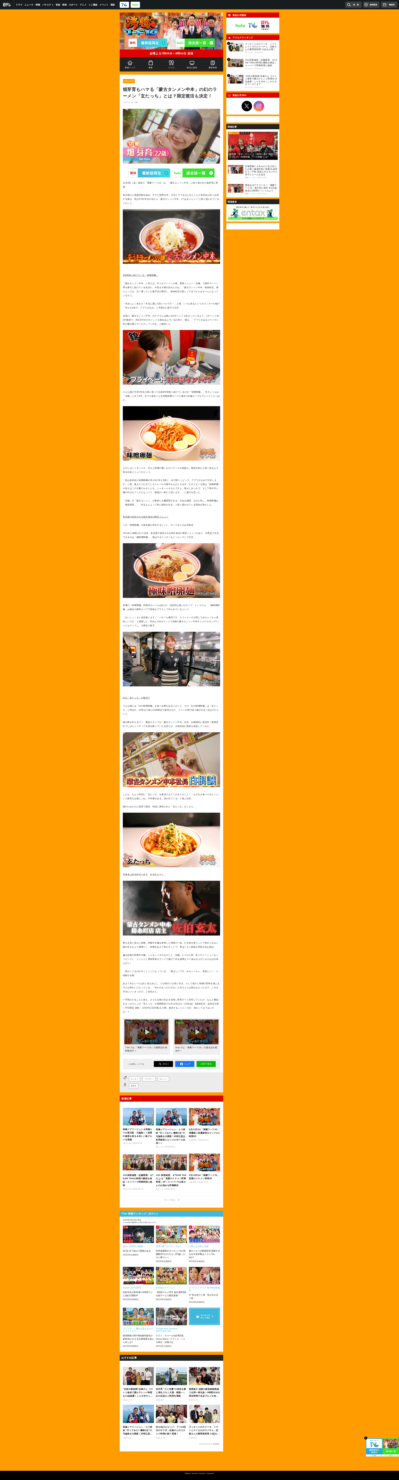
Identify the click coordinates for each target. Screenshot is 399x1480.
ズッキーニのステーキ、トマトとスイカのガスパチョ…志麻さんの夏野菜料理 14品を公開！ (204, 1431)
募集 (151, 67)
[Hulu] (195, 42)
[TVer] (124, 5)
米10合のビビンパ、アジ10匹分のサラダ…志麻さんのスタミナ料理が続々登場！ (171, 1430)
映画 (64, 4)
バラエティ (149, 1079)
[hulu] (135, 5)
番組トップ (130, 67)
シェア (187, 1064)
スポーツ (73, 4)
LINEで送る (206, 1064)
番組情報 (213, 67)
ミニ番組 (93, 4)
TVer (149, 173)
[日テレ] (7, 5)
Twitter (247, 106)
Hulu (194, 173)
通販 (113, 4)
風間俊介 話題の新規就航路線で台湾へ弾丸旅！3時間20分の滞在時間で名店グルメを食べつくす (204, 1393)
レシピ (171, 67)
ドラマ (19, 4)
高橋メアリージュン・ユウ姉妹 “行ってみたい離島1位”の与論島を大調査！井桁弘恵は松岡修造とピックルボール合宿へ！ (137, 1431)
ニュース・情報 (32, 4)
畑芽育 (134, 1086)
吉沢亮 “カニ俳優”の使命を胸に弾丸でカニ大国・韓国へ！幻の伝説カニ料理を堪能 (171, 1392)
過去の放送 (192, 67)
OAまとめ (129, 81)
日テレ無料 (265, 25)
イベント (103, 4)
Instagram (259, 106)
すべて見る (170, 1200)
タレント (163, 1079)
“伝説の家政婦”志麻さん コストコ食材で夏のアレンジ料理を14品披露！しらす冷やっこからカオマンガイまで (138, 1393)
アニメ (83, 4)
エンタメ (134, 1079)
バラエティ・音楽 (51, 4)
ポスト (166, 1064)
